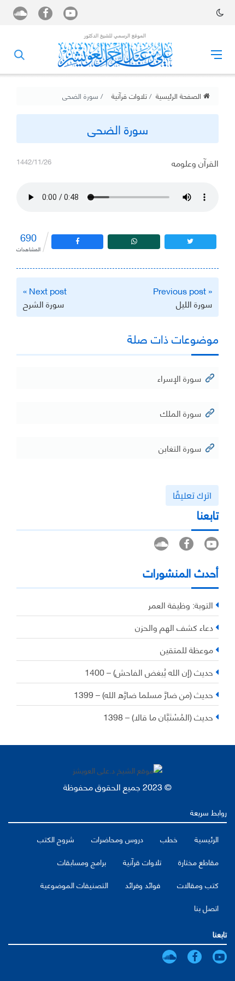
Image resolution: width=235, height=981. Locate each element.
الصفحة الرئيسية (179, 95)
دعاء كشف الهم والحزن (174, 627)
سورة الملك (180, 413)
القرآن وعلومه (195, 162)
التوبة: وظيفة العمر (180, 604)
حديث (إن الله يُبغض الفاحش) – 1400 (149, 671)
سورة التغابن (179, 448)
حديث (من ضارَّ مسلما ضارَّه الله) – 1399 (143, 694)
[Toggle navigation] (216, 54)
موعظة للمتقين (186, 649)
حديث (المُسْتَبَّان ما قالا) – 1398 (158, 716)
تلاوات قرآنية (129, 95)
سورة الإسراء (179, 378)
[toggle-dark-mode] (220, 12)
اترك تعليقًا (192, 495)
